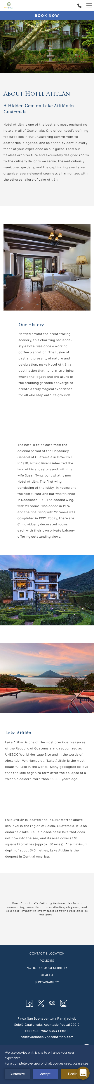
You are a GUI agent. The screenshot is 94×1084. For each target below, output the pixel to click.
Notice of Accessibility (47, 968)
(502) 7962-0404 (44, 1031)
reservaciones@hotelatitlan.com (47, 1037)
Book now (47, 15)
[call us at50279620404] (79, 5)
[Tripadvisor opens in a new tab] (52, 1002)
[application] (47, 1064)
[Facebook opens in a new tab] (29, 1002)
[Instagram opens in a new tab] (63, 1002)
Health (47, 975)
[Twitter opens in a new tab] (40, 1002)
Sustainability (47, 982)
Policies (47, 961)
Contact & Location (47, 953)
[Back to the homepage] (8, 5)
